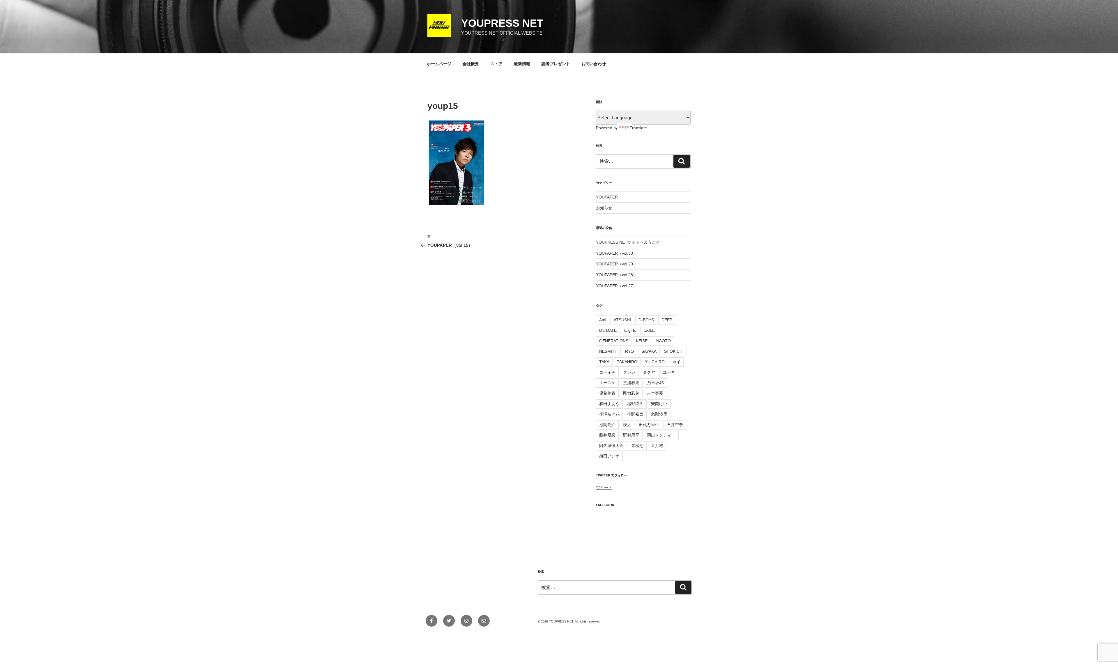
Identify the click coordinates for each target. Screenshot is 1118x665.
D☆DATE (608, 330)
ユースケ (607, 382)
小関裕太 (635, 414)
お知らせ (604, 207)
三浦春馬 (631, 382)
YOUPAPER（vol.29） (616, 264)
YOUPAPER (607, 197)
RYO (629, 351)
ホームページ (439, 63)
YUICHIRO (655, 361)
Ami (602, 320)
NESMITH (608, 351)
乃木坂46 (655, 382)
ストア (496, 63)
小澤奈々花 (609, 414)
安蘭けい (659, 403)
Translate (638, 127)
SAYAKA (649, 351)
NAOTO (663, 340)
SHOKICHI (674, 351)
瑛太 (627, 424)
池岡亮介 (607, 424)
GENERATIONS (613, 340)
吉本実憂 (655, 393)
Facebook (605, 505)
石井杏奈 (675, 424)
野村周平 (631, 435)
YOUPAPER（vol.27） (616, 285)
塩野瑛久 (635, 403)
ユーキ (669, 372)
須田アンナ (609, 456)
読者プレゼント (556, 63)
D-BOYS (646, 320)
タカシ (629, 372)
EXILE (649, 330)
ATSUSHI (622, 320)
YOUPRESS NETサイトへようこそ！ (630, 242)
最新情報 (522, 63)
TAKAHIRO (627, 361)
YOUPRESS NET (502, 23)
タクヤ (649, 372)
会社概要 (471, 63)
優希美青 (607, 393)
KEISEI (642, 340)
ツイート (604, 487)
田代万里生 (649, 424)
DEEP (666, 320)
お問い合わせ (593, 63)
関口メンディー (661, 435)
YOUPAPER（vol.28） (616, 274)
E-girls (630, 330)
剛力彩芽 (631, 393)
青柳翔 (637, 445)
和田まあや (609, 403)
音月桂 (657, 445)
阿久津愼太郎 (611, 445)
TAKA (604, 361)
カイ (676, 361)
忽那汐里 (659, 414)
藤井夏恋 (607, 435)
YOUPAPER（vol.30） (616, 253)
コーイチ (607, 372)
